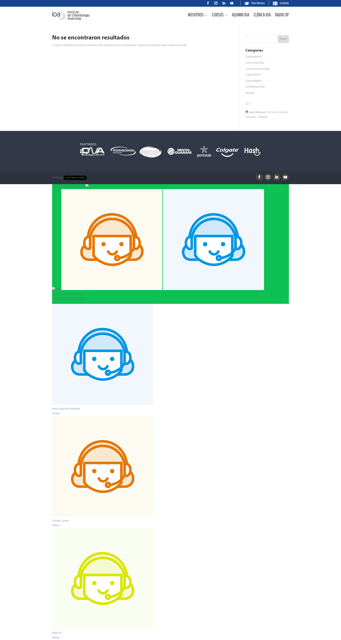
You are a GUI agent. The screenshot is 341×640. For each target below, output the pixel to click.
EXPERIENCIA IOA (255, 87)
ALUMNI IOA (240, 15)
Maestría (250, 93)
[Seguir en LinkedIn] (224, 3)
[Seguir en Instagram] (216, 3)
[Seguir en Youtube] (232, 3)
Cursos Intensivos (254, 62)
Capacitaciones (253, 56)
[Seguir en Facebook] (208, 3)
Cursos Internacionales (257, 68)
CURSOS (218, 15)
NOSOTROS (196, 15)
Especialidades (253, 80)
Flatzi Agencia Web (75, 178)
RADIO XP (282, 15)
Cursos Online (253, 74)
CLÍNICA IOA (262, 15)
